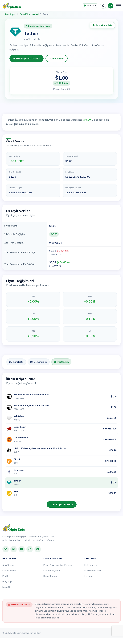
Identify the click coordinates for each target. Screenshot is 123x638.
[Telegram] (37, 549)
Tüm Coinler (56, 58)
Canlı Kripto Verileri (29, 14)
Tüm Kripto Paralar (61, 504)
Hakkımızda (90, 565)
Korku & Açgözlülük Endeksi (57, 565)
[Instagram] (13, 549)
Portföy (6, 576)
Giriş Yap (7, 581)
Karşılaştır (18, 361)
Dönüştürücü (40, 361)
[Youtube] (21, 549)
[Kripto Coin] (13, 528)
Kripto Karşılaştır (52, 570)
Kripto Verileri (9, 570)
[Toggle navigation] (118, 5)
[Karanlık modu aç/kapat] (103, 6)
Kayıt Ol (6, 586)
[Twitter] (5, 549)
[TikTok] (29, 549)
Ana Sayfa (10, 14)
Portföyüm (63, 361)
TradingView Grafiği (28, 58)
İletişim (88, 576)
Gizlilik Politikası (92, 570)
